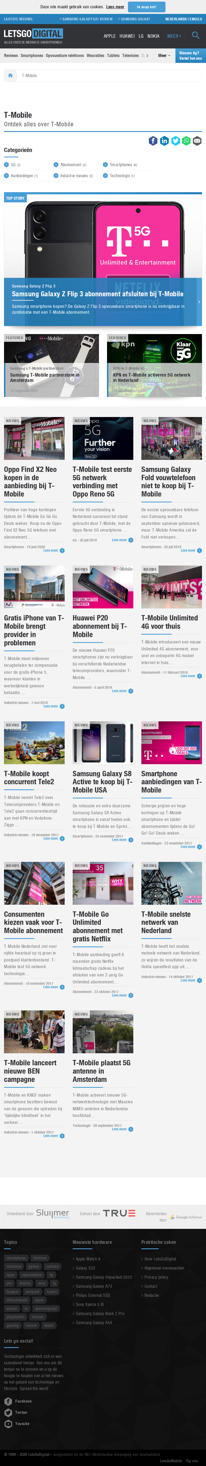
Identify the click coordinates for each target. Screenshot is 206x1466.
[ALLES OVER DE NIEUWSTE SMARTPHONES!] (33, 33)
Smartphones (32, 55)
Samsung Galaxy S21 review (70, 19)
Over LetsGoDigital (160, 1259)
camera (52, 1266)
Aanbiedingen (24, 175)
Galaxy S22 (85, 1268)
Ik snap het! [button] (146, 7)
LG (141, 36)
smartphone (16, 1258)
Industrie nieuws (77, 175)
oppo (11, 1274)
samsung (14, 1266)
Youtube (22, 1423)
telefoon (40, 1258)
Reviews (11, 55)
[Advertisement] (103, 97)
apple (39, 1300)
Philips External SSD (93, 1295)
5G (16, 164)
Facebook (23, 1401)
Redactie (152, 1295)
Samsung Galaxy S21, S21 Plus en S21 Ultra (141, 19)
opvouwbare (32, 1274)
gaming (13, 1325)
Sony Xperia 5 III (90, 1304)
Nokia (153, 36)
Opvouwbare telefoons (65, 55)
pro (9, 1283)
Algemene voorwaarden (164, 1268)
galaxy (34, 1266)
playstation (15, 1317)
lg (54, 1283)
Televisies (130, 55)
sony (42, 1283)
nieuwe (38, 1317)
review (31, 1325)
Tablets (113, 55)
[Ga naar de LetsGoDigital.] (9, 76)
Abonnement (73, 164)
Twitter (21, 1412)
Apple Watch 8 (88, 1259)
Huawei (127, 36)
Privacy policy (156, 1277)
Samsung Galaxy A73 (94, 1286)
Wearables (95, 55)
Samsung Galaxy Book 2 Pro (100, 1313)
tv (26, 1308)
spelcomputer (46, 1308)
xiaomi (12, 1308)
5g (51, 1274)
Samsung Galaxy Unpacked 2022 (104, 1277)
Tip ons (192, 1461)
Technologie (122, 175)
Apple (110, 36)
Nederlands (176, 19)
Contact (151, 1286)
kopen (52, 1291)
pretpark (32, 1291)
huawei (13, 1291)
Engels (196, 19)
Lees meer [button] (115, 6)
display (25, 1283)
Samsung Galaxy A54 (94, 1322)
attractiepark (17, 1300)
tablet (49, 1325)
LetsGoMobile (171, 1461)
